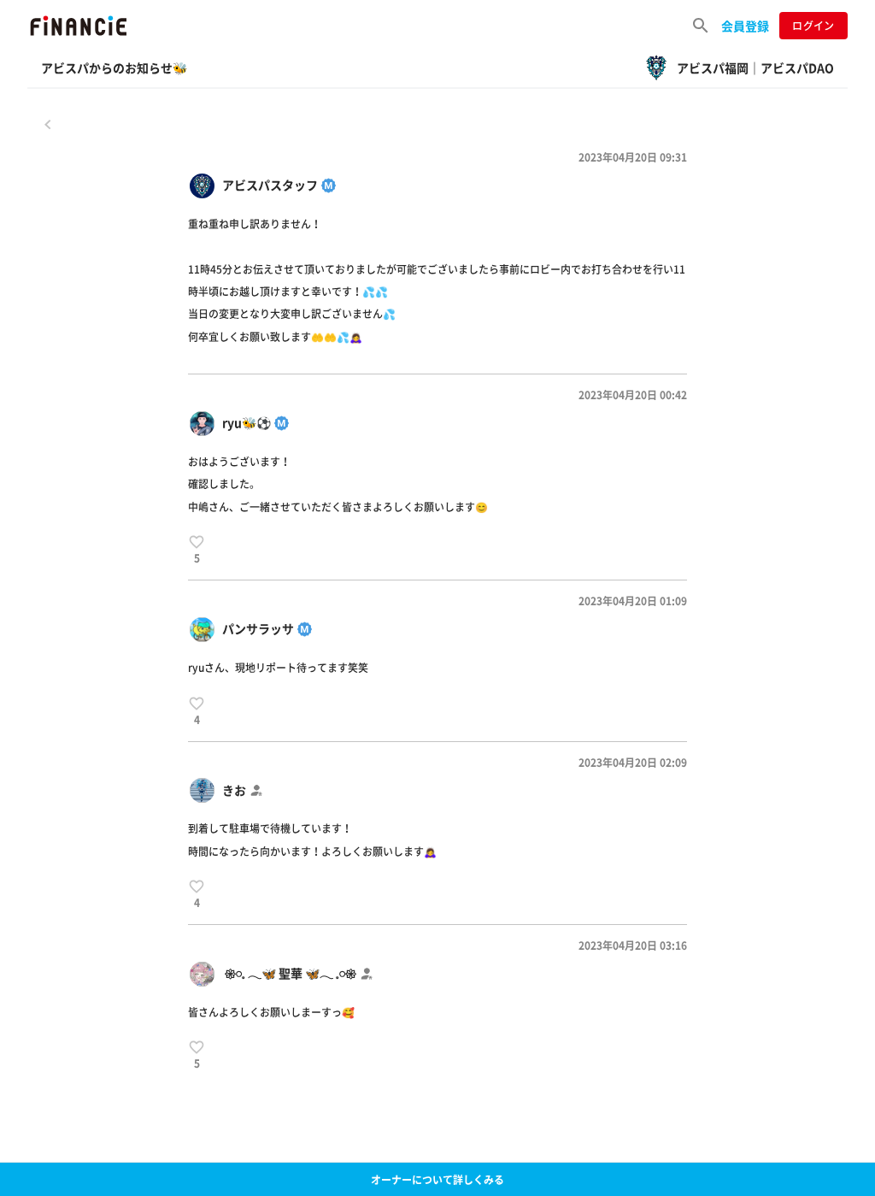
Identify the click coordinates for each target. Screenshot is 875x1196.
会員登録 (745, 25)
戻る (47, 124)
